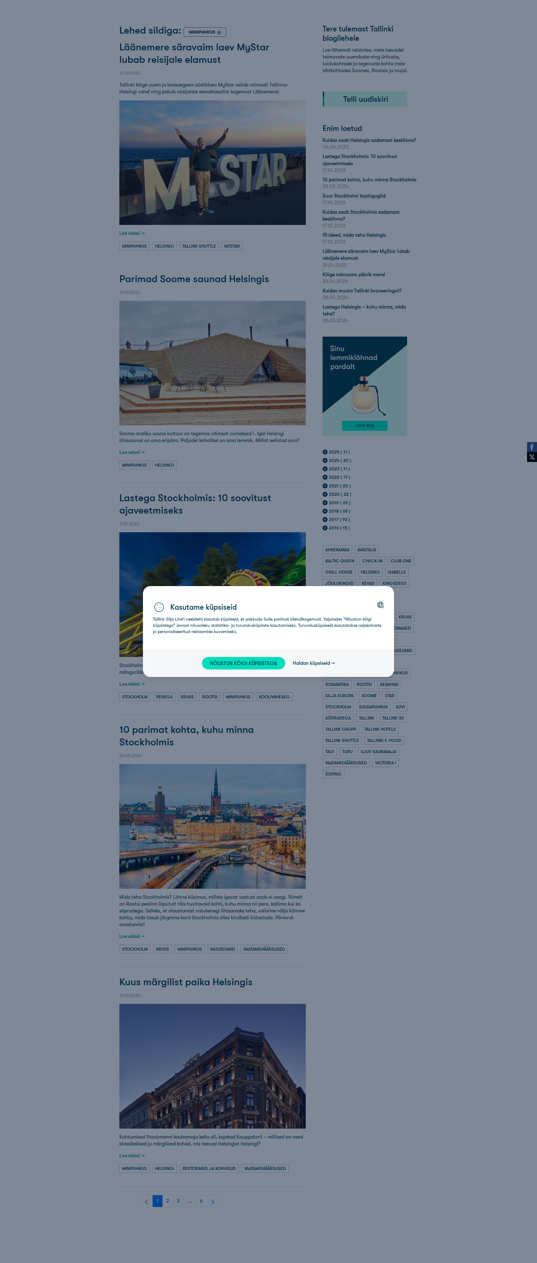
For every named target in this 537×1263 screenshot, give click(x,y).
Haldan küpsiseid (311, 662)
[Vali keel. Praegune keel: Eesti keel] (380, 604)
